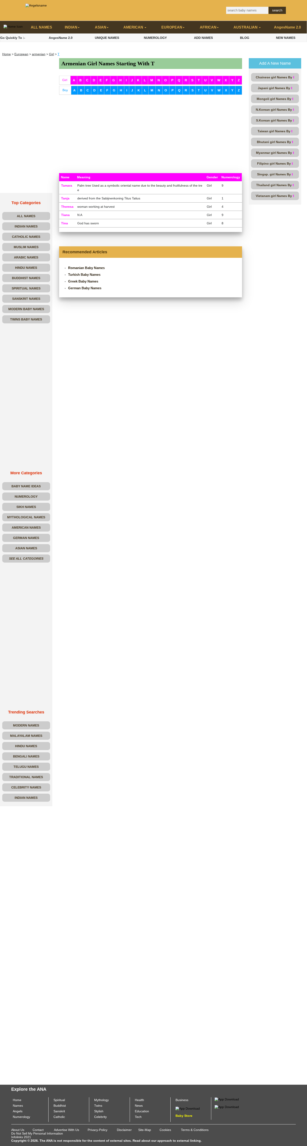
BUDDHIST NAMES (26, 278)
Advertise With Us (66, 1130)
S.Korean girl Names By (275, 120)
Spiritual (59, 1100)
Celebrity (100, 1117)
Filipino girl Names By (275, 163)
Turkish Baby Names (84, 274)
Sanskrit (59, 1111)
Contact (38, 1130)
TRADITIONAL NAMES (26, 777)
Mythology (101, 1100)
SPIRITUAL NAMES (26, 288)
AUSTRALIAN (246, 27)
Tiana (65, 215)
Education (142, 1111)
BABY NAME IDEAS (26, 486)
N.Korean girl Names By (275, 109)
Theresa (67, 206)
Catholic (59, 1117)
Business (182, 1100)
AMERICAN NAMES (26, 527)
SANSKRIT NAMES (26, 298)
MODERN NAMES (26, 725)
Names (18, 1105)
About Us (17, 1130)
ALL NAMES (41, 27)
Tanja (65, 198)
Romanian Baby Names (86, 268)
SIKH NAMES (26, 507)
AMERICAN (133, 27)
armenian (38, 54)
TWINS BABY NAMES (26, 319)
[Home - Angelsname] (13, 27)
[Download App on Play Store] (188, 1108)
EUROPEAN (171, 27)
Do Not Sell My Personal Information (37, 1133)
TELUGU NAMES (26, 766)
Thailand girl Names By (275, 185)
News (139, 1105)
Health (139, 1100)
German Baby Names (84, 288)
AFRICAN (208, 27)
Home (6, 54)
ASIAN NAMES (26, 548)
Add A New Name (275, 63)
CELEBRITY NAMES (26, 787)
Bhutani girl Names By (275, 142)
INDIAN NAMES (26, 226)
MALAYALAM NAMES (26, 736)
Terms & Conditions (195, 1130)
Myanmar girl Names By (275, 153)
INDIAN (71, 27)
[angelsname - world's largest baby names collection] (36, 5)
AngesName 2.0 (287, 27)
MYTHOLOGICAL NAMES (26, 517)
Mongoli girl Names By (275, 99)
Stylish (98, 1111)
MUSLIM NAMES (26, 247)
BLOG (244, 38)
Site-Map (144, 1130)
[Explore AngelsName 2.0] (227, 1099)
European (21, 54)
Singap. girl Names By (275, 174)
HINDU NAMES (26, 267)
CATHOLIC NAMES (26, 236)
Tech (138, 1117)
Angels (17, 1111)
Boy (65, 90)
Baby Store (184, 1115)
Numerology (21, 1117)
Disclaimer (124, 1130)
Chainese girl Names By (275, 77)
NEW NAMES (285, 38)
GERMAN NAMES (26, 538)
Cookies (165, 1130)
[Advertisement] (26, 125)
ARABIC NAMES (26, 257)
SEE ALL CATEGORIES (26, 558)
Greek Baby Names (83, 281)
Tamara (66, 185)
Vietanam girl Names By (275, 196)
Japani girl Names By (275, 88)
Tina (64, 223)
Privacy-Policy (97, 1130)
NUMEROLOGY (155, 38)
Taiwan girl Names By (275, 131)
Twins (98, 1105)
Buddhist (59, 1105)
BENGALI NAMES (26, 756)
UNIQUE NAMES (107, 38)
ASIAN (100, 27)
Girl (51, 54)
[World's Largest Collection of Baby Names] (227, 1106)
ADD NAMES (203, 38)
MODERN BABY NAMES (26, 309)
